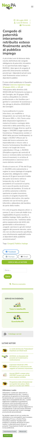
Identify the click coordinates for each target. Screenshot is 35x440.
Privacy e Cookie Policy (18, 419)
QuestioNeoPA (17, 321)
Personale (26, 25)
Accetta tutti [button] (7, 435)
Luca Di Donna (22, 23)
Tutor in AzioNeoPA (17, 309)
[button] (32, 6)
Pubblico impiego (21, 243)
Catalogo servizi (14, 334)
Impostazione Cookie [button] (10, 431)
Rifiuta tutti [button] (22, 431)
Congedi (10, 243)
